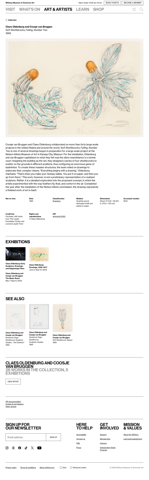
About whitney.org (47, 467)
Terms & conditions (28, 467)
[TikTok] (26, 448)
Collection (12, 20)
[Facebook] (19, 448)
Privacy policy (11, 467)
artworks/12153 (59, 216)
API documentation (13, 402)
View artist (13, 381)
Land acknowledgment (133, 439)
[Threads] (13, 448)
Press (78, 448)
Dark (64, 467)
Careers (103, 443)
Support (103, 435)
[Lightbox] (74, 88)
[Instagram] (7, 448)
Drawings (56, 201)
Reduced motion (79, 467)
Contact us (80, 439)
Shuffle (134, 9)
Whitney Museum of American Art (20, 3)
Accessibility (81, 435)
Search (140, 9)
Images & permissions (15, 404)
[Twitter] (32, 448)
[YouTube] (39, 448)
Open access (11, 406)
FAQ (78, 443)
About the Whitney (131, 435)
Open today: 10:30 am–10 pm (90, 3)
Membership (105, 439)
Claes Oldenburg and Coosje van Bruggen (29, 26)
